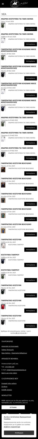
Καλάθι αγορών (7, 390)
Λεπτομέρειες (30, 29)
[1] (16, 333)
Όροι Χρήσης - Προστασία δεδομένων (14, 353)
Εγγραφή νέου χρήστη (9, 383)
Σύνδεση (4, 387)
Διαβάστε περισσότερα (12, 427)
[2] (19, 333)
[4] (23, 333)
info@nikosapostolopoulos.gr (16, 370)
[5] (25, 333)
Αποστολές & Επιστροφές (10, 346)
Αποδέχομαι (19, 433)
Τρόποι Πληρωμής (8, 350)
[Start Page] (19, 4)
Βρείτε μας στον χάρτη (9, 373)
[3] (21, 333)
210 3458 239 (9, 367)
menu (3, 4)
